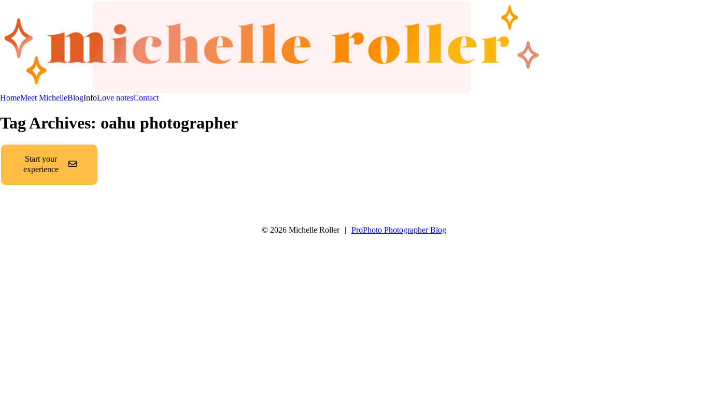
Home (10, 97)
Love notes (115, 97)
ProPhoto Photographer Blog (398, 229)
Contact (146, 97)
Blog (75, 97)
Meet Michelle (43, 97)
